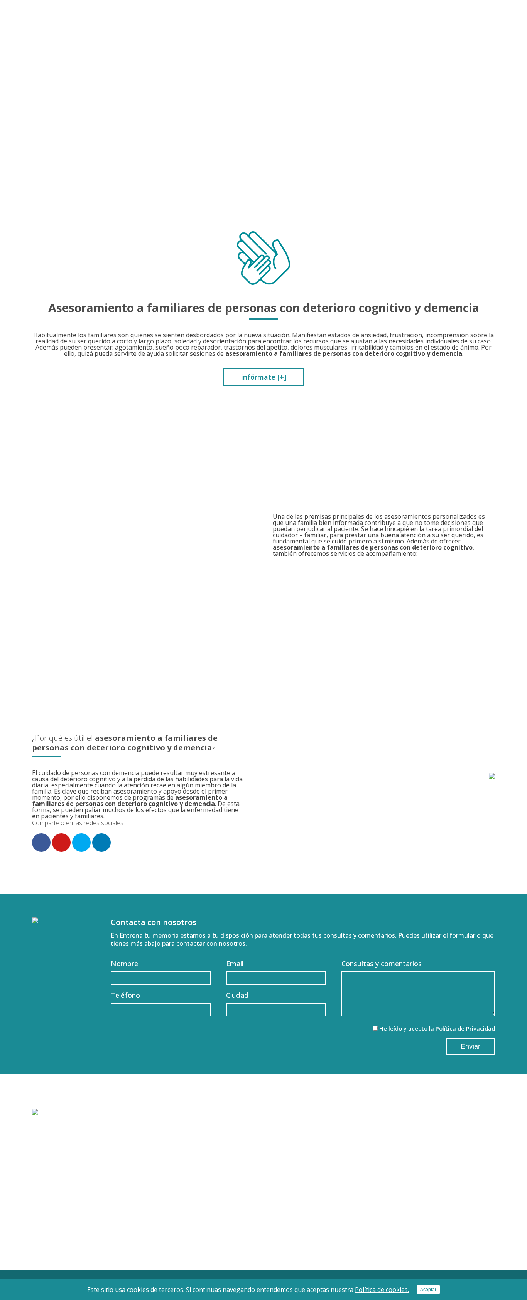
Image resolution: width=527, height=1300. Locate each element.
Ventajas (409, 45)
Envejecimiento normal (74, 1179)
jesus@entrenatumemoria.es (402, 31)
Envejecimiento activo (230, 1203)
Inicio (258, 45)
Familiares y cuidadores (74, 1227)
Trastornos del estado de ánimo (88, 1215)
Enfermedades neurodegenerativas (93, 1203)
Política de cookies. (382, 1289)
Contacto (480, 45)
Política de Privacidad (465, 1028)
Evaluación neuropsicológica (239, 1179)
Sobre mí (290, 45)
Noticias (441, 1193)
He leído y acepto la (437, 1028)
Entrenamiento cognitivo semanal (248, 1191)
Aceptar (428, 1289)
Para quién (331, 45)
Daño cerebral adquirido (76, 1191)
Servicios (372, 45)
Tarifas (444, 45)
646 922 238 (478, 31)
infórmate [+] (263, 377)
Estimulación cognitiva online (240, 1215)
